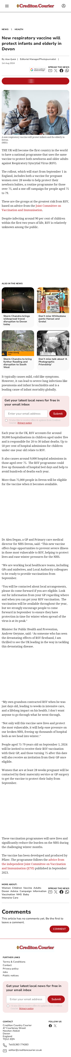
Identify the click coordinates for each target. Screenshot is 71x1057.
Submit (58, 414)
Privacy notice (25, 423)
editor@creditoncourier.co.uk (25, 1050)
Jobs (5, 972)
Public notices (11, 975)
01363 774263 (20, 1044)
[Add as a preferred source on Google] (37, 69)
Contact (7, 965)
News (5, 29)
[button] (7, 6)
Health (19, 29)
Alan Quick (10, 59)
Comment (59, 929)
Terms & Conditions (14, 961)
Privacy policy (10, 968)
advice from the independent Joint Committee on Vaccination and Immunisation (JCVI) (34, 864)
